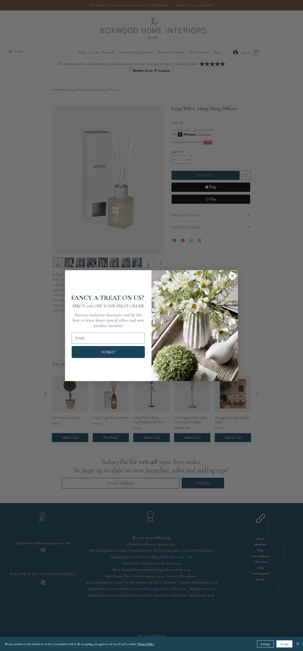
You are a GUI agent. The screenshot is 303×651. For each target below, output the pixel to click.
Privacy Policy (146, 644)
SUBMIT (108, 352)
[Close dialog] (232, 276)
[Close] (297, 643)
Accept (284, 644)
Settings (265, 644)
